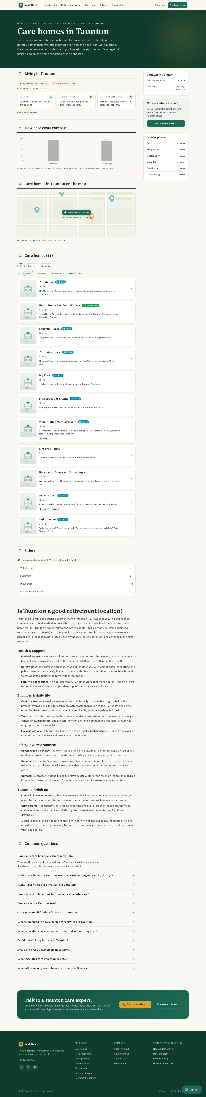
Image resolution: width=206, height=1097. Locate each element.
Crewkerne (152, 168)
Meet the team (160, 1053)
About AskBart (121, 1049)
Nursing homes (82, 1058)
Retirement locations (85, 1078)
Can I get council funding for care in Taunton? (47, 912)
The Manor (46, 282)
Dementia (46, 266)
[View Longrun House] (131, 335)
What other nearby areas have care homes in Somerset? (53, 968)
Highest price (75, 273)
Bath (149, 143)
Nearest (28, 273)
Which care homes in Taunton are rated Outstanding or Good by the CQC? (65, 875)
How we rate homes (163, 1063)
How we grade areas (28, 112)
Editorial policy (160, 1058)
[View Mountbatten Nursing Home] (131, 430)
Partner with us (121, 1053)
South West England (66, 23)
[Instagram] (21, 1067)
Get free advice (177, 5)
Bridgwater (153, 149)
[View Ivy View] (131, 382)
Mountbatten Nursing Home (57, 422)
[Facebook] (35, 1067)
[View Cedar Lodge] (131, 526)
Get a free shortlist (166, 123)
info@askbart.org (27, 1060)
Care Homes (33, 23)
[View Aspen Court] (131, 502)
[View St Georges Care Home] (131, 405)
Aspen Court (47, 495)
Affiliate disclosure (178, 1091)
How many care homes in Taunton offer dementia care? (53, 894)
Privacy (162, 1091)
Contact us (118, 5)
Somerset (85, 23)
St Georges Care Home (53, 398)
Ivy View (45, 375)
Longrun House (49, 329)
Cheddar (151, 162)
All (21, 266)
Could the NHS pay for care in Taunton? (42, 940)
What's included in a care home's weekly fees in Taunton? (55, 922)
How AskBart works (163, 1049)
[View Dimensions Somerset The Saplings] (131, 478)
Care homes (50, 5)
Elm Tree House (49, 449)
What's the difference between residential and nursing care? (57, 931)
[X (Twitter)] (28, 1067)
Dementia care (82, 1063)
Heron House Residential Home (59, 305)
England (48, 23)
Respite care (81, 1068)
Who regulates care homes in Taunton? (43, 959)
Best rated (42, 273)
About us (160, 5)
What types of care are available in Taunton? (46, 884)
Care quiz (90, 5)
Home (20, 23)
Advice (103, 5)
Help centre (120, 1063)
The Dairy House (50, 352)
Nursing (32, 266)
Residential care (83, 1053)
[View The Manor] (131, 288)
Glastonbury (153, 174)
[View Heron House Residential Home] (131, 312)
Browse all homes (167, 1004)
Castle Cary (153, 155)
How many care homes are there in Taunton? (46, 856)
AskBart (31, 5)
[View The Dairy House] (131, 358)
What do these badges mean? (32, 88)
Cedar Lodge (47, 519)
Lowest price (58, 273)
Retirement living (71, 5)
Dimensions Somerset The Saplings (62, 472)
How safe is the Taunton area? (36, 903)
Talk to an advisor (137, 1004)
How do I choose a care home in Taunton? (44, 949)
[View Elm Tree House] (131, 455)
